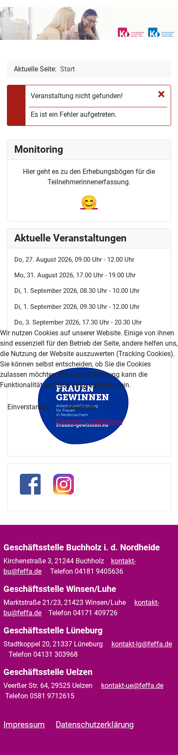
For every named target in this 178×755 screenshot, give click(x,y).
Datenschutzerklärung (89, 422)
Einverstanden (29, 407)
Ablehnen (81, 407)
